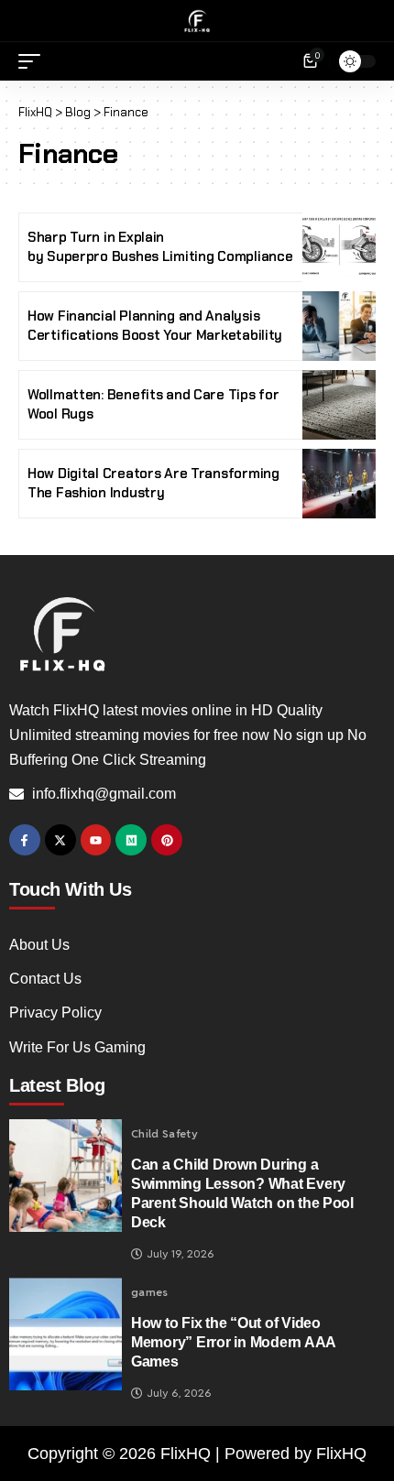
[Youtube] (96, 839)
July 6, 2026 (179, 1393)
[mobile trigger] (33, 61)
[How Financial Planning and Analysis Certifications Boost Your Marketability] (339, 326)
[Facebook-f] (24, 839)
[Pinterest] (166, 839)
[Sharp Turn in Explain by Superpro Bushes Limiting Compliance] (339, 247)
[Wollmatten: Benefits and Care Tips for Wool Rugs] (339, 405)
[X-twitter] (60, 839)
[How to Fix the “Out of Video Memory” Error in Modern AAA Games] (65, 1334)
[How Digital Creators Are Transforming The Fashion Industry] (339, 483)
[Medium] (131, 839)
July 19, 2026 (180, 1253)
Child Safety (164, 1133)
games (150, 1292)
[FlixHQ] (197, 21)
